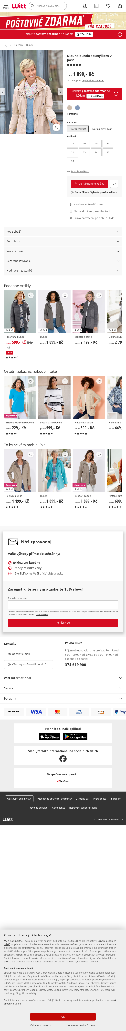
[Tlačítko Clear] (63, 6)
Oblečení (18, 44)
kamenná (72, 113)
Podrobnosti (14, 241)
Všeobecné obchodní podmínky (54, 798)
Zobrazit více (42, 614)
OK (63, 1016)
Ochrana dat (82, 798)
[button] (6, 6)
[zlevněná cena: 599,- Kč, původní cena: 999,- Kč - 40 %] (20, 311)
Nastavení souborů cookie (81, 1025)
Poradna (10, 698)
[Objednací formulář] (96, 6)
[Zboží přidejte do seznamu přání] (114, 184)
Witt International (17, 678)
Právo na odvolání (38, 807)
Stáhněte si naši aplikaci (63, 729)
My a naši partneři (14, 940)
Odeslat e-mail (25, 655)
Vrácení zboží (15, 251)
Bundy (29, 44)
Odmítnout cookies (40, 1025)
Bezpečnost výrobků (19, 261)
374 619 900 (75, 664)
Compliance (58, 807)
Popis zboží (14, 231)
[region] (63, 980)
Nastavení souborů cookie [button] (83, 807)
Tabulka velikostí (80, 171)
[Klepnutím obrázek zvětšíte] (56, 127)
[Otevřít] (119, 34)
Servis (8, 688)
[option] (69, 107)
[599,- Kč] (54, 397)
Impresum (115, 798)
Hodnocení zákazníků (19, 270)
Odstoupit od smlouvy (19, 798)
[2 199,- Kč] (89, 311)
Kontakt (10, 644)
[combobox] (52, 6)
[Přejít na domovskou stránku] (19, 6)
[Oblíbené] (108, 6)
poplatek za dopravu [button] (93, 80)
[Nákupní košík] (120, 6)
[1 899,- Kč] (54, 311)
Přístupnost (99, 798)
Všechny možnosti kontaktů (29, 664)
